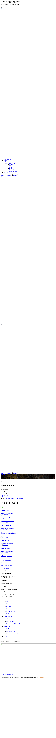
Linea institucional (10, 163)
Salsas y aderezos (13, 171)
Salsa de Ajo (5, 540)
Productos (6, 162)
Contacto (6, 172)
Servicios (6, 160)
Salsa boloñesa (5, 548)
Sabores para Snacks (14, 165)
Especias (11, 168)
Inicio (5, 158)
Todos (5, 474)
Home (2, 474)
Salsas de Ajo (5, 510)
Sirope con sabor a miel (8, 518)
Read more (3, 513)
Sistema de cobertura (14, 169)
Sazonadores (12, 164)
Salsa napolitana (6, 556)
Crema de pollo (6, 525)
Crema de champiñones (8, 533)
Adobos (11, 167)
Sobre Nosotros (7, 159)
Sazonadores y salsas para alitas (13, 498)
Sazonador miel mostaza (6, 565)
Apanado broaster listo (6, 560)
